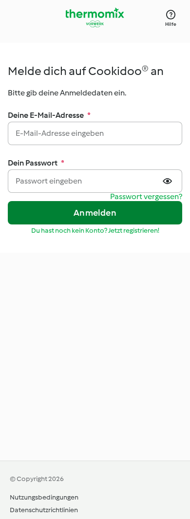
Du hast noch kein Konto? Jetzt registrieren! (95, 230)
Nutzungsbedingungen (44, 497)
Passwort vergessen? (146, 197)
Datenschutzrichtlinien (44, 510)
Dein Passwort (36, 162)
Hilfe (170, 24)
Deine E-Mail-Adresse (49, 115)
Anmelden (95, 212)
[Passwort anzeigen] (168, 181)
